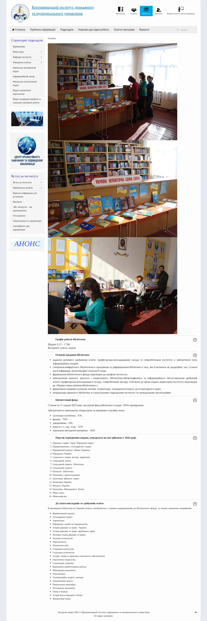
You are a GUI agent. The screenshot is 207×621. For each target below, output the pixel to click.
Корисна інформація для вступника (25, 194)
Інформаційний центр (24, 76)
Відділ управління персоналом (22, 92)
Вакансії (144, 29)
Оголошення (19, 215)
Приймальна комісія (23, 187)
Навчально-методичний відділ (24, 69)
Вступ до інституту (22, 182)
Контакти (17, 201)
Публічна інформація (42, 29)
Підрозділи (66, 29)
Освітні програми (124, 29)
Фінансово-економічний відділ (25, 83)
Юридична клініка (22, 62)
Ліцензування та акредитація (27, 220)
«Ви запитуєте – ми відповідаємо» (22, 208)
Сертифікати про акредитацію (21, 227)
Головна (20, 29)
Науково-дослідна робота (93, 29)
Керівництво (19, 46)
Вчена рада (18, 51)
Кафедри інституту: (22, 56)
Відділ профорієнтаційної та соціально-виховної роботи (27, 100)
